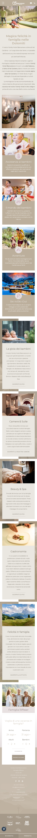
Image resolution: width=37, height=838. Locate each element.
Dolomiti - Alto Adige (18, 777)
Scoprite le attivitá (18, 675)
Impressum (16, 797)
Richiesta (9, 836)
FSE (23, 797)
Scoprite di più (18, 384)
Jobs (18, 789)
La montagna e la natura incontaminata (17, 81)
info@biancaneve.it (18, 787)
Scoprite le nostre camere (18, 452)
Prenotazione (18, 757)
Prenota (27, 836)
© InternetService (18, 800)
